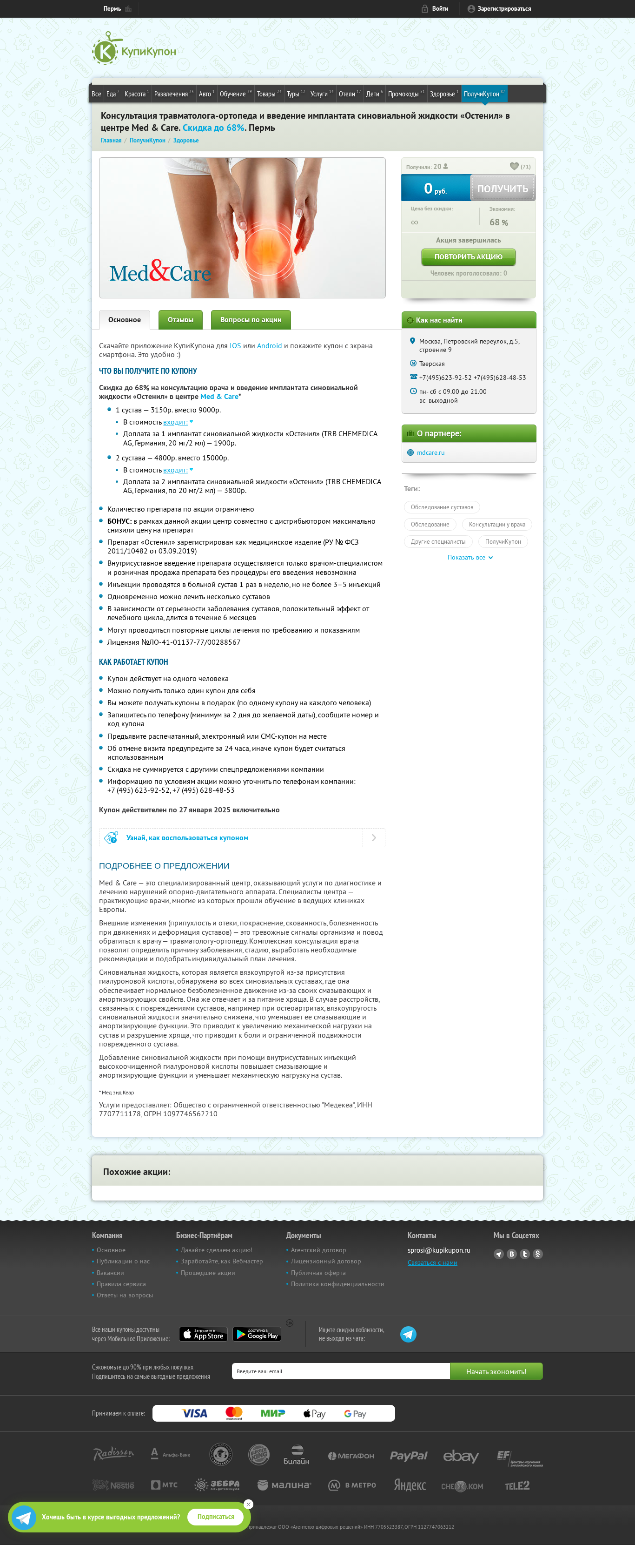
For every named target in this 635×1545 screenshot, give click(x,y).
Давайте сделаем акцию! (216, 1250)
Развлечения (174, 93)
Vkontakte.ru (512, 1254)
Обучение (236, 93)
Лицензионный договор (326, 1261)
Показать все (466, 557)
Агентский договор (318, 1250)
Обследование (430, 524)
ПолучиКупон (484, 93)
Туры (296, 93)
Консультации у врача (497, 524)
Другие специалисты (438, 541)
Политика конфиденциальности (337, 1284)
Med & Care (219, 396)
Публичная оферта (318, 1272)
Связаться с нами (432, 1262)
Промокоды (406, 93)
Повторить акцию (469, 257)
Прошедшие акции (208, 1272)
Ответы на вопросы (125, 1295)
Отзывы (180, 319)
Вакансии (110, 1272)
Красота (137, 93)
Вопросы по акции (251, 319)
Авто (207, 93)
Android (270, 345)
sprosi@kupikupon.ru (439, 1250)
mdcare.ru (431, 452)
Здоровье (444, 93)
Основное (124, 319)
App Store (203, 1334)
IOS (236, 345)
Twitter (525, 1254)
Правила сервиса (121, 1284)
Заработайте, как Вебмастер (222, 1261)
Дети (374, 93)
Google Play (256, 1334)
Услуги (322, 93)
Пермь (112, 9)
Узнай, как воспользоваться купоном (187, 838)
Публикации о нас (123, 1261)
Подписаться (216, 1516)
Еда (112, 93)
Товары (269, 93)
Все (96, 93)
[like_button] (514, 167)
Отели (350, 93)
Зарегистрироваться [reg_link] (504, 9)
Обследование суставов (442, 507)
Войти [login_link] (440, 9)
